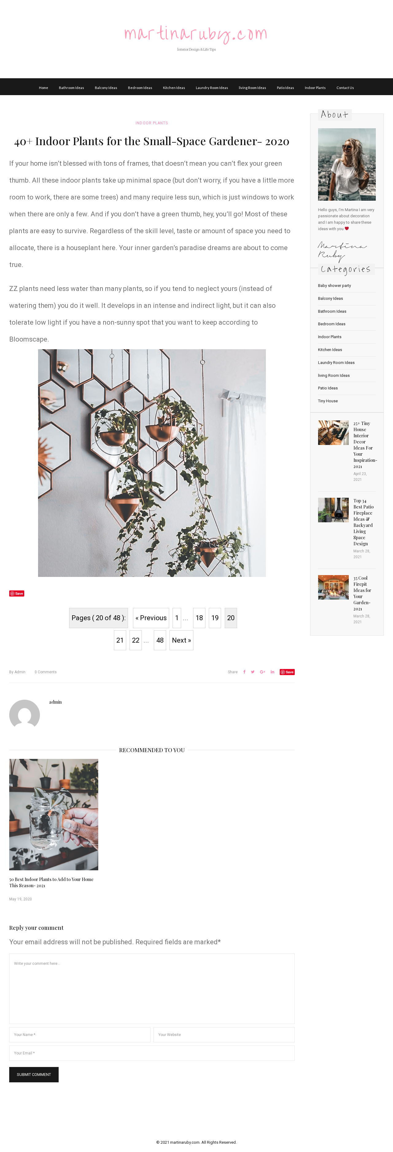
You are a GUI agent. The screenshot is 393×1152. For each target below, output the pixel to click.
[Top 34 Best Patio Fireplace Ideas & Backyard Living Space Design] (333, 510)
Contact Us (345, 88)
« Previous (151, 618)
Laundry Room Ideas (212, 88)
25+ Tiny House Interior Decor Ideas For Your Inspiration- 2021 (365, 444)
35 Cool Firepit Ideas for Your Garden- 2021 (362, 593)
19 (215, 618)
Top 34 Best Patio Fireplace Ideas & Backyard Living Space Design (363, 522)
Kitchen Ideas (174, 88)
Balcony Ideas (106, 88)
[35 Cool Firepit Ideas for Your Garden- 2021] (333, 587)
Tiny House (328, 401)
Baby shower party (334, 285)
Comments (46, 672)
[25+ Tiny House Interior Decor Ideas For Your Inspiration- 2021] (333, 432)
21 (120, 640)
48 (160, 640)
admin (17, 672)
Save (290, 672)
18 (199, 618)
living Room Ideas (252, 88)
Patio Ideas (285, 88)
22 (135, 640)
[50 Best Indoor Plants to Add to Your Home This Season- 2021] (53, 814)
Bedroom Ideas (140, 88)
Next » (181, 640)
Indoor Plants (315, 88)
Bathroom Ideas (71, 88)
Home (43, 88)
